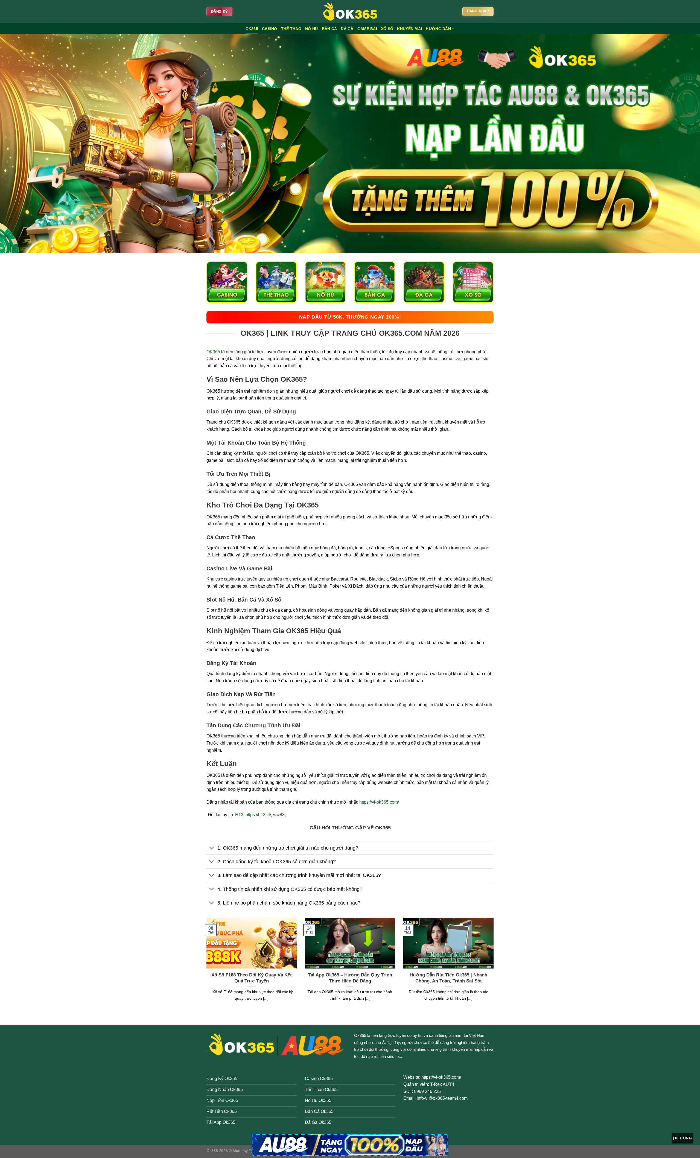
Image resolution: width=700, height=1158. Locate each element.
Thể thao (291, 29)
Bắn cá (329, 29)
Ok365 (360, 1035)
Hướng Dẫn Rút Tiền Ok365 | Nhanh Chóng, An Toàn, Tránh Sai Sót (448, 978)
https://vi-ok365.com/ (379, 802)
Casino (269, 29)
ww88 (279, 814)
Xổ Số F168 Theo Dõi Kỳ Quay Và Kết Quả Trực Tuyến (251, 978)
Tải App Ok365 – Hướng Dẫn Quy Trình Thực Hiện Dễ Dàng (350, 978)
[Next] (495, 966)
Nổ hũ (311, 29)
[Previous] (205, 966)
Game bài (367, 29)
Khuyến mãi (409, 29)
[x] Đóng (682, 1138)
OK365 (252, 29)
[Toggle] (211, 848)
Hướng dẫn (438, 29)
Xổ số (387, 29)
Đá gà (347, 29)
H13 (239, 814)
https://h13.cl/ (258, 814)
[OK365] (350, 11)
